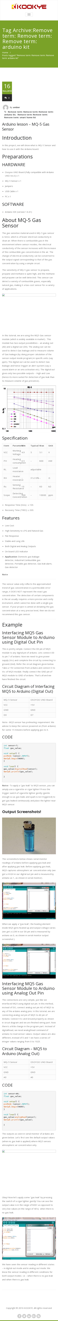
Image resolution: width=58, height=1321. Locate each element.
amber (16, 107)
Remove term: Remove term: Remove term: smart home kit (26, 116)
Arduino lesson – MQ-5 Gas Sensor (25, 127)
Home (5, 52)
